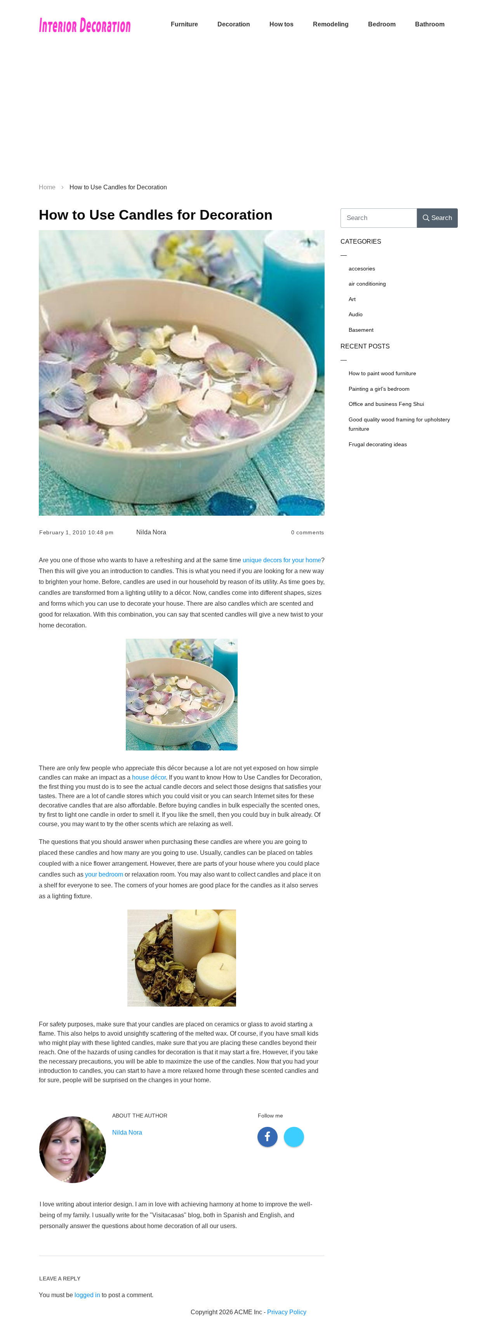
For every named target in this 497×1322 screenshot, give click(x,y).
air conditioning (367, 284)
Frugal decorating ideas (378, 444)
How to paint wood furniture (382, 373)
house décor (149, 777)
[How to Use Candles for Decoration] (182, 373)
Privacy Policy (286, 1312)
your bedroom (104, 874)
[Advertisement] (248, 116)
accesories (362, 268)
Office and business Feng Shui (386, 404)
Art (352, 299)
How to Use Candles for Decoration (156, 215)
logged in (87, 1295)
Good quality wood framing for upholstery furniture (399, 424)
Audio (356, 314)
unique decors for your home (282, 560)
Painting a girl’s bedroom (379, 389)
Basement (361, 330)
